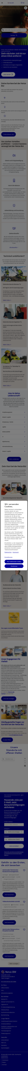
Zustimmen (14, 566)
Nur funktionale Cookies (14, 561)
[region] (14, 535)
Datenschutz (8, 552)
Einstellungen (8, 557)
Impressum (16, 552)
